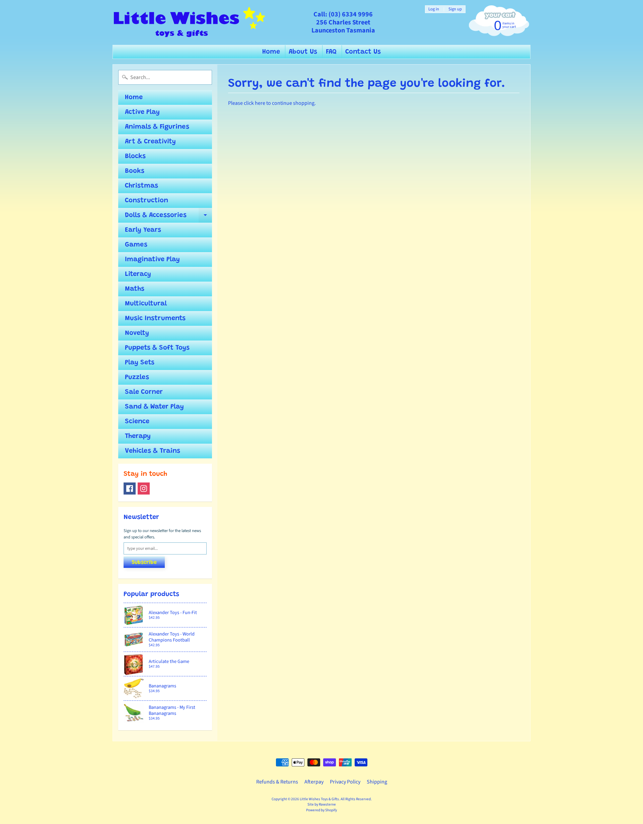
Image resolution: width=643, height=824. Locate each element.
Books (134, 171)
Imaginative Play (152, 259)
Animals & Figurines (157, 127)
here (260, 103)
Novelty (137, 333)
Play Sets (139, 362)
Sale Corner (144, 392)
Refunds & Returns (277, 781)
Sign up (455, 9)
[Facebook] (130, 488)
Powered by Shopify (321, 810)
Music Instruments (155, 318)
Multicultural (146, 303)
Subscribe (144, 562)
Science (137, 421)
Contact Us (363, 52)
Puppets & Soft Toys (157, 348)
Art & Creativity (150, 141)
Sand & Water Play (154, 406)
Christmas (141, 185)
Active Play (142, 112)
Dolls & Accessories (168, 217)
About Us (303, 52)
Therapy (138, 436)
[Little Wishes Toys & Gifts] (189, 22)
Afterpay (314, 781)
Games (136, 244)
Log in (433, 9)
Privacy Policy (345, 781)
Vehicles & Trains (152, 451)
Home (271, 52)
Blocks (135, 156)
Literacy (138, 274)
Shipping (377, 781)
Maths (134, 289)
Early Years (143, 230)
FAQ (331, 52)
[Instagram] (144, 488)
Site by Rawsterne (321, 804)
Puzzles (137, 377)
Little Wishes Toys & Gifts (319, 799)
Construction (146, 200)
